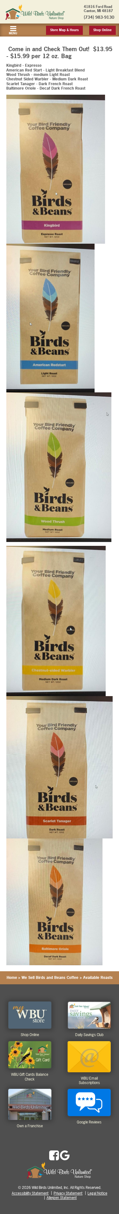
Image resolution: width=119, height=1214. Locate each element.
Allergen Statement (62, 1197)
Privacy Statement (68, 1193)
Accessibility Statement (30, 1193)
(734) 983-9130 (99, 17)
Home (12, 977)
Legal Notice (97, 1193)
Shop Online (102, 30)
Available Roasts (98, 977)
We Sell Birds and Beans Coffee (50, 977)
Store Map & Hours (64, 30)
